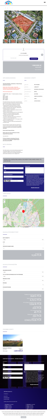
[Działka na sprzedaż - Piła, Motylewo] (13, 343)
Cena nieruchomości (7, 270)
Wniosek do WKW (6, 278)
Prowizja (5, 283)
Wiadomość (27, 166)
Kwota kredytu (6, 238)
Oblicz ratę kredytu (38, 69)
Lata (4, 242)
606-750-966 (13, 58)
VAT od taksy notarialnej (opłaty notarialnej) (13, 274)
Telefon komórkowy (8, 174)
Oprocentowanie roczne (8, 246)
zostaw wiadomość (34, 58)
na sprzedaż (31, 404)
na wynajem (9, 404)
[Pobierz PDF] (8, 8)
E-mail (5, 170)
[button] (23, 211)
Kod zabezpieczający (8, 179)
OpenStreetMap (38, 226)
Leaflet (34, 226)
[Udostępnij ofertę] (12, 8)
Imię (4, 166)
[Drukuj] (5, 8)
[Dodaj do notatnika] (10, 8)
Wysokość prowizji (7, 287)
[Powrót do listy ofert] (3, 8)
